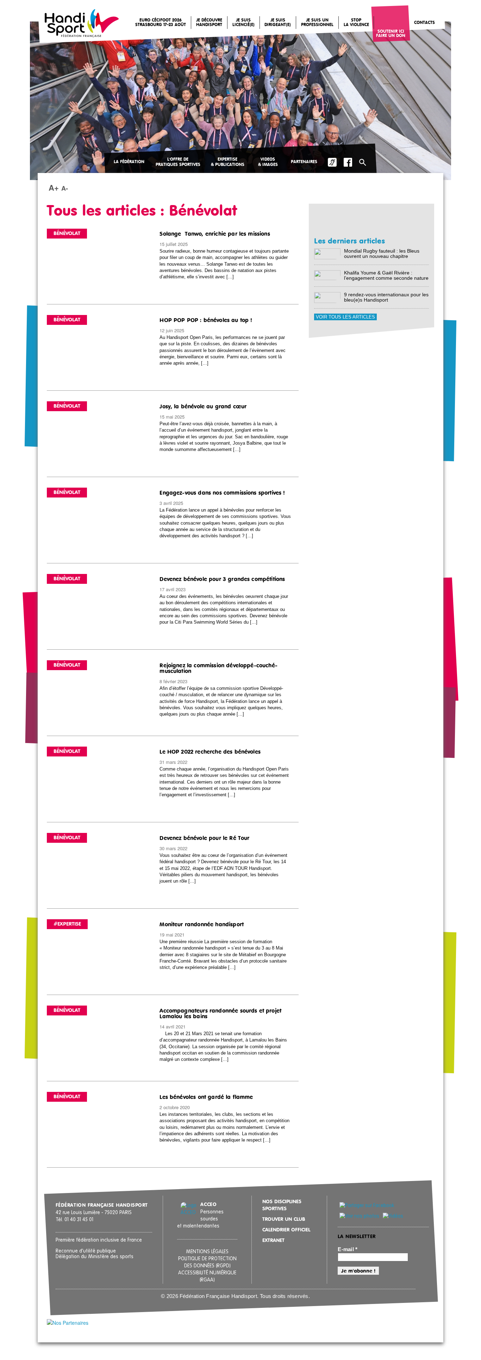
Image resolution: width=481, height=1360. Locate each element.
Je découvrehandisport (209, 22)
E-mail (347, 1249)
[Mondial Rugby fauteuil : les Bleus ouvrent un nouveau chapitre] (327, 253)
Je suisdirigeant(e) (277, 22)
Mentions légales (207, 1251)
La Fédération (129, 162)
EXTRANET (273, 1240)
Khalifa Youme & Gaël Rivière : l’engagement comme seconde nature (386, 275)
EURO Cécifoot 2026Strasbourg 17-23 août (160, 22)
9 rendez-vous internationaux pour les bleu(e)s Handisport (386, 297)
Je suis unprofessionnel (317, 22)
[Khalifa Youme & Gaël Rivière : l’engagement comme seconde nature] (327, 274)
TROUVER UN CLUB (283, 1219)
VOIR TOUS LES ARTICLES (345, 317)
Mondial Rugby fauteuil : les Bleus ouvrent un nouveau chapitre (381, 253)
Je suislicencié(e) (243, 22)
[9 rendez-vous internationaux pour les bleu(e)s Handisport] (327, 297)
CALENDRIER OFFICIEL (286, 1230)
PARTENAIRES (304, 162)
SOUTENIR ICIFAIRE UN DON (390, 34)
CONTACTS (424, 23)
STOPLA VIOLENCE (356, 22)
